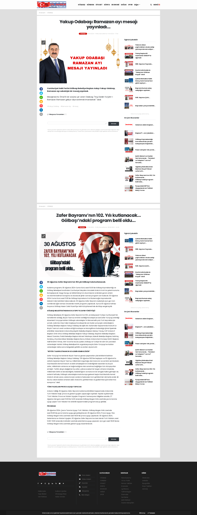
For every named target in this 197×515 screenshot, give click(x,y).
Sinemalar (124, 494)
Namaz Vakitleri (126, 483)
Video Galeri (86, 479)
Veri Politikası (42, 497)
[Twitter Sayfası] (42, 483)
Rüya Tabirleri (147, 486)
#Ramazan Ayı (66, 106)
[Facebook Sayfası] (39, 483)
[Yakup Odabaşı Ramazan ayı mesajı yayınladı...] (79, 61)
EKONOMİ (115, 4)
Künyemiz (85, 491)
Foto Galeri (86, 475)
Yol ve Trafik (125, 481)
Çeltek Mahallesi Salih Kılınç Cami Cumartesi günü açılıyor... (143, 81)
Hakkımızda (42, 491)
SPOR (130, 4)
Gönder (113, 124)
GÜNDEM (90, 4)
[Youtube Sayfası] (49, 483)
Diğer (136, 4)
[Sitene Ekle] (64, 483)
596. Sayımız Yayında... (144, 64)
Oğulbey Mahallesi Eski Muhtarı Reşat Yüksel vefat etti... (144, 169)
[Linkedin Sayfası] (53, 483)
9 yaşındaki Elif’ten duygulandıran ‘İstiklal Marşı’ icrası (144, 188)
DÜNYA (107, 4)
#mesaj (75, 106)
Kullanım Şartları (60, 491)
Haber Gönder (60, 497)
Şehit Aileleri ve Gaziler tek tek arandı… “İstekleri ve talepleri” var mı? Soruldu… (145, 159)
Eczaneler (124, 486)
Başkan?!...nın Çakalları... (145, 133)
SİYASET (99, 4)
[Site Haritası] (60, 483)
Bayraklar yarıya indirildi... (145, 106)
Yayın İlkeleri (42, 494)
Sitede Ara (145, 478)
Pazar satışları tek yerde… (145, 150)
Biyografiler (146, 483)
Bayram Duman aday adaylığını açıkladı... (143, 89)
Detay (143, 513)
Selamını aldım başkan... (144, 125)
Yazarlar (84, 483)
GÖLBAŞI (81, 4)
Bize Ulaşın (85, 495)
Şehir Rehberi (125, 500)
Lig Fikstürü (125, 489)
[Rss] (57, 483)
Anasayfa (42, 13)
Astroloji (145, 489)
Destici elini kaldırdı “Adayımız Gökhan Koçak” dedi (142, 72)
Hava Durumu (126, 478)
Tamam (152, 513)
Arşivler (84, 487)
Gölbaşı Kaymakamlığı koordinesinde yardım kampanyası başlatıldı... (144, 141)
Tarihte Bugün (126, 492)
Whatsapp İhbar (60, 494)
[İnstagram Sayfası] (46, 483)
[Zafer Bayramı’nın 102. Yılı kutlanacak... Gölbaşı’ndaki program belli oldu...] (79, 254)
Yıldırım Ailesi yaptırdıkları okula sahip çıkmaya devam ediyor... (144, 47)
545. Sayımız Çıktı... (142, 97)
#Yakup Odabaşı (53, 106)
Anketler (145, 481)
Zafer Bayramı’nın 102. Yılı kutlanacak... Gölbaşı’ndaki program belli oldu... (145, 178)
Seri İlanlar (124, 497)
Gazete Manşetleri (127, 503)
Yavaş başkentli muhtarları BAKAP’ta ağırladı (143, 55)
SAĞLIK (124, 4)
